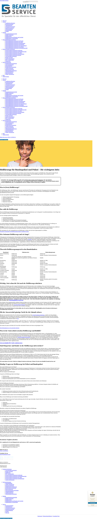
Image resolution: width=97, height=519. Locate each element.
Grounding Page (56, 516)
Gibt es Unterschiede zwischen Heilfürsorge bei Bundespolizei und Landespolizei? (17, 425)
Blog (4, 75)
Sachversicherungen (7, 62)
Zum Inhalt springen (4, 0)
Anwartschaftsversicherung (11, 56)
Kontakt (7, 31)
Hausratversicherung (9, 69)
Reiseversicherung (9, 73)
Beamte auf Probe (9, 57)
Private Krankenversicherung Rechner (13, 55)
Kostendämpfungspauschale (11, 33)
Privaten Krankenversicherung (23, 337)
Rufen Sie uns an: (8, 137)
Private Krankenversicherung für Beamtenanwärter (15, 51)
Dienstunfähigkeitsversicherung (9, 39)
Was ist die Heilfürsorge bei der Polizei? (8, 367)
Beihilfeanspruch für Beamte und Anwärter (14, 37)
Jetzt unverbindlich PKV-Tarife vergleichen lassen (11, 342)
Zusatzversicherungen (9, 58)
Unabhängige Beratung (10, 23)
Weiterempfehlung (9, 29)
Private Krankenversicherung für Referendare (14, 54)
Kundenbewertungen (9, 27)
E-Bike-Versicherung (9, 484)
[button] (30, 367)
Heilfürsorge (7, 61)
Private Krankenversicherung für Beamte (13, 50)
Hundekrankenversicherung (11, 63)
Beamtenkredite (8, 30)
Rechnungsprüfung (9, 24)
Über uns (4, 20)
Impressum (40, 516)
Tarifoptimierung (8, 25)
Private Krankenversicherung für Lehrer (13, 52)
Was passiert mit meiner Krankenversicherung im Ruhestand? (13, 410)
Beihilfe (4, 32)
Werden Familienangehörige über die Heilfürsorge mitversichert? (13, 429)
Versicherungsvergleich (10, 26)
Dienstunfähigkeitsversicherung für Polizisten (14, 44)
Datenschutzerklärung (47, 516)
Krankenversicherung (7, 469)
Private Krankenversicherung (9, 49)
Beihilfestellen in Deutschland (11, 38)
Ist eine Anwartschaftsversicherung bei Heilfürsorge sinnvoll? (13, 414)
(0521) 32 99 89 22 (4, 450)
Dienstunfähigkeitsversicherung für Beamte (14, 40)
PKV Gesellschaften (9, 60)
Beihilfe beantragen (9, 35)
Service (4, 21)
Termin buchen (6, 76)
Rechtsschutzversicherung (10, 67)
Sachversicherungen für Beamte (12, 490)
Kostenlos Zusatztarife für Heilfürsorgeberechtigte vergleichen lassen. (14, 231)
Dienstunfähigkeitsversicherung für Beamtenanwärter (16, 48)
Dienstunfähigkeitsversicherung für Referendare (15, 43)
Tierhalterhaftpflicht (9, 71)
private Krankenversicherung (38, 315)
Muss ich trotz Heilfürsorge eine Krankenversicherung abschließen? (14, 396)
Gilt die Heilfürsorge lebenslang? (7, 383)
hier (18, 318)
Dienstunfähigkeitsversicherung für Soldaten (14, 46)
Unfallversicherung (9, 68)
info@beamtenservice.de (5, 454)
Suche (24, 1)
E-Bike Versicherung (9, 74)
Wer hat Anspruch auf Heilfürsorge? (7, 371)
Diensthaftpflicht (8, 65)
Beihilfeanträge (8, 36)
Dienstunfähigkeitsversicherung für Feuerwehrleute (16, 45)
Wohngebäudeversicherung (11, 70)
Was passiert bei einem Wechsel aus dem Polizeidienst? (11, 432)
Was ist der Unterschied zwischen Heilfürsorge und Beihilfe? (12, 386)
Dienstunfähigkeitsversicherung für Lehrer (14, 42)
